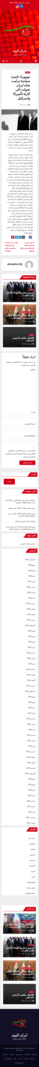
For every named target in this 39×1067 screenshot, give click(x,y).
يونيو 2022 (31, 784)
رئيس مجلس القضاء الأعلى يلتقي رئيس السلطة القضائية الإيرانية (20, 318)
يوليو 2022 (31, 779)
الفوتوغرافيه (31, 882)
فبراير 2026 (31, 592)
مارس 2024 (31, 719)
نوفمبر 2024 (31, 675)
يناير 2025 (31, 664)
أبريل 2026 (31, 581)
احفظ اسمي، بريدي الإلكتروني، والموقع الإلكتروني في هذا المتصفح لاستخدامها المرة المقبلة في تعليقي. (20, 454)
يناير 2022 (31, 812)
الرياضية (32, 855)
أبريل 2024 (31, 713)
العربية (33, 871)
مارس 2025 (31, 653)
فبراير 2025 (31, 658)
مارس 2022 (31, 801)
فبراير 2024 (31, 724)
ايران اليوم (19, 51)
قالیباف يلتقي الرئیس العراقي (23, 339)
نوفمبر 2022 (31, 757)
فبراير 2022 (31, 806)
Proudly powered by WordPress (13, 1048)
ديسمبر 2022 (30, 751)
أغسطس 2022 (30, 773)
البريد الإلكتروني (29, 424)
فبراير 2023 (31, 740)
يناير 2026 (31, 598)
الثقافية (32, 849)
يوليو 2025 (31, 631)
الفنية (33, 877)
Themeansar (20, 1050)
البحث (33, 474)
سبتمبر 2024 (30, 686)
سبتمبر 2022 (30, 768)
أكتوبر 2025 (31, 614)
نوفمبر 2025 (31, 609)
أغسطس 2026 (30, 559)
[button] (7, 61)
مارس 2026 (31, 587)
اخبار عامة (31, 312)
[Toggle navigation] (21, 61)
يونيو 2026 (31, 570)
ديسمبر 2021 (30, 817)
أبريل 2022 (31, 795)
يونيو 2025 (31, 636)
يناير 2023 (31, 746)
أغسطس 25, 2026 (27, 954)
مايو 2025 (31, 642)
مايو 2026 (31, 576)
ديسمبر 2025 (30, 603)
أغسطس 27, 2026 (27, 930)
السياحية (32, 860)
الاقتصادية (31, 844)
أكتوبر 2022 (31, 762)
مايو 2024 (31, 708)
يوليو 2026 (31, 565)
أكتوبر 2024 (31, 680)
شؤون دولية (31, 888)
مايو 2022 (31, 790)
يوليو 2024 (31, 697)
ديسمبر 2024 (30, 669)
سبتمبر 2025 (30, 620)
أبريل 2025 (31, 647)
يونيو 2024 (31, 702)
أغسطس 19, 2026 (27, 1001)
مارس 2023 (31, 735)
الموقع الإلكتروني (29, 436)
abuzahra (13, 264)
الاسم (32, 412)
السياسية (28, 72)
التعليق (32, 370)
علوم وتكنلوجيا (30, 893)
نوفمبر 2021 (31, 823)
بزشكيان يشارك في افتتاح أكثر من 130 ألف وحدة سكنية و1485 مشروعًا (20, 927)
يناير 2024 (31, 730)
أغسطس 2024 (30, 691)
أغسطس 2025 (30, 625)
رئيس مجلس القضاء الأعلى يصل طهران (20, 294)
